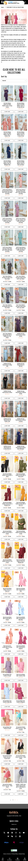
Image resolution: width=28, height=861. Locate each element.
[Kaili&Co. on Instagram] (16, 833)
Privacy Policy (15, 853)
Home (2, 7)
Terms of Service (7, 853)
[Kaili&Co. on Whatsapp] (16, 837)
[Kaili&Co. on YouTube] (24, 833)
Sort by (4, 76)
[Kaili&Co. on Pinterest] (12, 833)
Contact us (14, 824)
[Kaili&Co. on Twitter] (4, 833)
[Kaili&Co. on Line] (20, 837)
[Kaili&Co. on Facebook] (8, 833)
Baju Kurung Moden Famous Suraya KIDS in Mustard (14, 3)
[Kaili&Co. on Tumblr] (20, 833)
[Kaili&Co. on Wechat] (12, 837)
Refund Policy (22, 853)
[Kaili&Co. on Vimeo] (8, 837)
